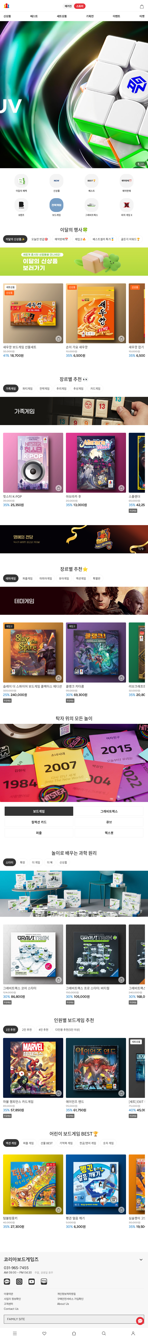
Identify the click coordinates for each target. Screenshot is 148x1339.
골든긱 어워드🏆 (130, 239)
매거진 (68, 6)
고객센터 (8, 1303)
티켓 (142, 16)
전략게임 (45, 388)
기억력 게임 (66, 1143)
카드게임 (95, 388)
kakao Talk (7, 1282)
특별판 (96, 578)
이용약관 (8, 1293)
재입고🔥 (80, 239)
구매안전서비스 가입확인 (70, 1298)
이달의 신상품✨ (15, 239)
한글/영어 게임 (88, 1143)
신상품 (7, 16)
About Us (63, 1303)
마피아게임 (46, 578)
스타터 (9, 862)
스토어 (79, 6)
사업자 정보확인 (12, 1298)
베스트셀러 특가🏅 (103, 239)
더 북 (50, 862)
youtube (32, 1282)
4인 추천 (43, 1029)
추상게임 (78, 388)
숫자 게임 (108, 1143)
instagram (19, 1282)
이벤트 (116, 16)
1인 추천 (10, 1029)
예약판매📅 (61, 239)
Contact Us (11, 1308)
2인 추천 (27, 1029)
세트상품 (62, 16)
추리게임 (61, 388)
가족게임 (11, 388)
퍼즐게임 (28, 578)
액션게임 (81, 578)
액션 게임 (11, 1143)
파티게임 (28, 388)
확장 (22, 862)
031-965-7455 (16, 1268)
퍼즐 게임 (28, 1143)
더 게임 (36, 862)
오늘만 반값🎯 (39, 239)
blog (44, 1282)
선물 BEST (47, 1143)
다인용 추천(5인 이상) (67, 1029)
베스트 (34, 16)
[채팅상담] (140, 1321)
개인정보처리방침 (66, 1293)
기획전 (90, 16)
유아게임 (64, 578)
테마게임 (11, 578)
